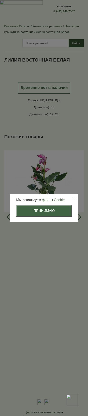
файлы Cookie (53, 200)
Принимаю (44, 211)
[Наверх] (72, 385)
